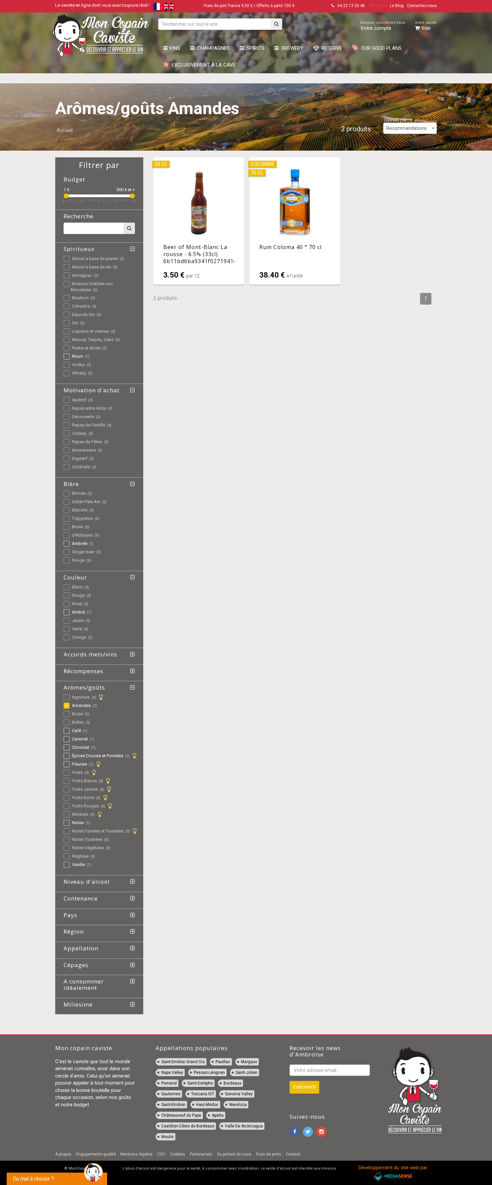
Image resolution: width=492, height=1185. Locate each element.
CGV (161, 1154)
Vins (174, 48)
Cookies (177, 1154)
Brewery (291, 48)
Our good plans (380, 48)
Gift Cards (377, 5)
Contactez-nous (422, 5)
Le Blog (397, 5)
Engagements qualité (96, 1154)
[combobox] (410, 128)
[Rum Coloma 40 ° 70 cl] (294, 220)
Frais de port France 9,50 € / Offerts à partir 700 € (249, 5)
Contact (293, 1154)
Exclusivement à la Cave (202, 65)
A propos (63, 1154)
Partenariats (201, 1154)
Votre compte (382, 25)
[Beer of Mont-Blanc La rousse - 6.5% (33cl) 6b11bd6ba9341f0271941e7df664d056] (198, 220)
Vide (426, 25)
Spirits (254, 48)
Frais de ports (268, 1154)
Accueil (65, 130)
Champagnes (212, 48)
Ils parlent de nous (234, 1154)
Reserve (330, 48)
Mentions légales (136, 1154)
